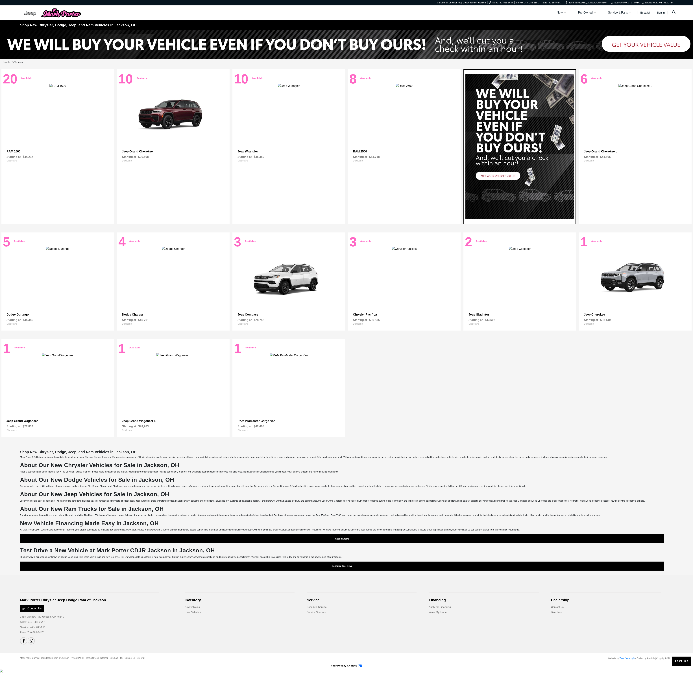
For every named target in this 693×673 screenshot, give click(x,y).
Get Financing (342, 539)
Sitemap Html (116, 658)
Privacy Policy (77, 658)
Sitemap (104, 658)
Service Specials (316, 612)
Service (313, 600)
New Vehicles (192, 606)
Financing (437, 600)
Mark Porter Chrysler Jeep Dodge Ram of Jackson (44, 658)
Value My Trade (438, 612)
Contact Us (34, 608)
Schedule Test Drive (342, 566)
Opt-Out (140, 658)
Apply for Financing (440, 606)
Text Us (682, 661)
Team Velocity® (627, 658)
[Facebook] (23, 640)
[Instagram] (31, 640)
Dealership (560, 600)
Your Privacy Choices (344, 665)
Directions (556, 612)
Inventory (193, 600)
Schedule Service (317, 606)
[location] (566, 2)
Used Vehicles (193, 612)
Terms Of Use (92, 658)
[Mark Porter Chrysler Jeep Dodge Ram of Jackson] (51, 12)
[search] (674, 12)
